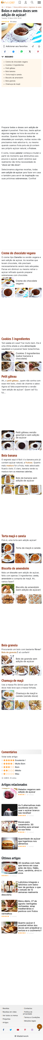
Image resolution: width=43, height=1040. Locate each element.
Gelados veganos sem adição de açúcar (29, 790)
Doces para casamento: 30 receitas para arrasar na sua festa (28, 826)
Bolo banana (10, 71)
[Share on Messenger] (13, 51)
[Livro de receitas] (20, 2)
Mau (17, 774)
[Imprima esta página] (39, 46)
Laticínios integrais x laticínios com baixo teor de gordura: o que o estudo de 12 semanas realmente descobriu (21, 888)
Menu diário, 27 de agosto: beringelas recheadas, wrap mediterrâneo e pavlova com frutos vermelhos (20, 907)
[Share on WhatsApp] (21, 51)
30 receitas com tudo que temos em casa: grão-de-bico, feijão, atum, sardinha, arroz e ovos (30, 868)
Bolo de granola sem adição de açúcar (26, 660)
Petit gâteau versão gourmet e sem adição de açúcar (27, 435)
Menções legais (30, 1021)
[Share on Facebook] (5, 51)
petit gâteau (12, 380)
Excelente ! (20, 760)
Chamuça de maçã (13, 84)
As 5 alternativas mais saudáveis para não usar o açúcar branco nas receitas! (29, 809)
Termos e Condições (32, 1017)
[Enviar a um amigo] (32, 46)
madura (10, 465)
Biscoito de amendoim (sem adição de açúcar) (28, 588)
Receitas (6, 1008)
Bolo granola (10, 81)
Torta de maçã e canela (28, 548)
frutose (29, 462)
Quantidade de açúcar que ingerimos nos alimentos (29, 841)
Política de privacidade (27, 1013)
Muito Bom (20, 763)
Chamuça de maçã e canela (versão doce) (27, 694)
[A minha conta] (25, 2)
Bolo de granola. (9, 652)
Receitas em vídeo (10, 1012)
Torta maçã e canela (14, 75)
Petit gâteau (10, 68)
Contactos (28, 1008)
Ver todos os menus (10, 1015)
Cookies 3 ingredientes (15, 65)
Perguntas (6, 1019)
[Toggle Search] (32, 2)
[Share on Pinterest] (38, 51)
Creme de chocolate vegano (17, 62)
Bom (17, 767)
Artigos (5, 1022)
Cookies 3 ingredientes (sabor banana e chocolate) (28, 356)
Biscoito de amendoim (14, 78)
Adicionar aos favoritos (16, 46)
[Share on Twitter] (29, 51)
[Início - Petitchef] (3, 7)
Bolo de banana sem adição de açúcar (26, 479)
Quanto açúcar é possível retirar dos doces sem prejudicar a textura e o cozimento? (30, 927)
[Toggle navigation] (39, 2)
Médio (18, 770)
